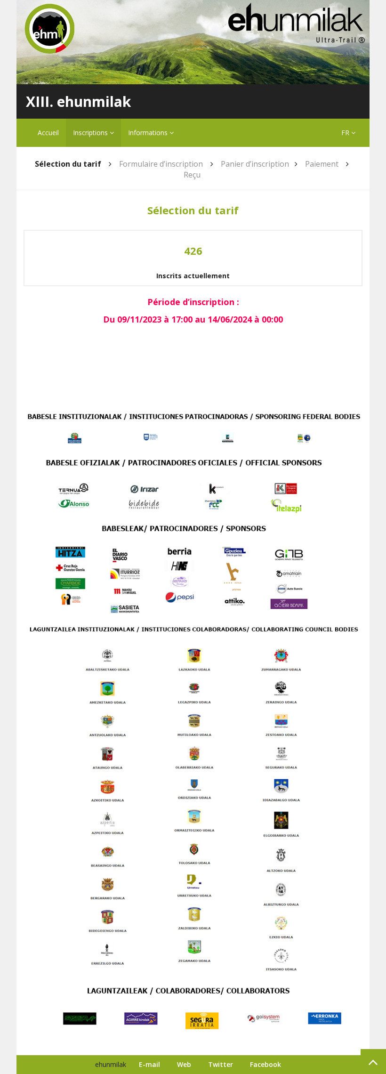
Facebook (265, 1064)
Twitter (220, 1064)
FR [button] (346, 132)
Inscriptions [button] (91, 132)
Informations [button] (148, 132)
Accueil (48, 132)
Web (184, 1064)
